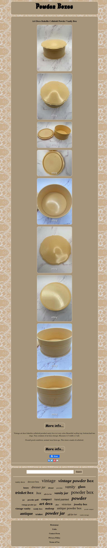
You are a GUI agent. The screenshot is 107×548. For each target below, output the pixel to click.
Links (54, 529)
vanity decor (20, 482)
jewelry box (80, 504)
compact (46, 499)
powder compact (88, 509)
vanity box (37, 509)
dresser (51, 488)
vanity (70, 486)
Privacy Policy (54, 537)
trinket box (24, 492)
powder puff (33, 500)
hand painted (61, 499)
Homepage (54, 524)
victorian (66, 504)
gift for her (72, 514)
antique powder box (69, 508)
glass (81, 486)
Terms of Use (54, 542)
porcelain (59, 488)
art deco (46, 504)
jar (23, 500)
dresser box (33, 481)
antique (26, 513)
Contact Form (54, 533)
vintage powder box (76, 480)
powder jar (55, 513)
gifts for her (48, 494)
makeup (49, 508)
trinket (39, 514)
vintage (49, 480)
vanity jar (61, 493)
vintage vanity (23, 508)
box (38, 493)
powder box (82, 492)
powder (79, 498)
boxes (26, 488)
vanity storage (84, 515)
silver (57, 505)
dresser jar (38, 487)
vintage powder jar (29, 505)
